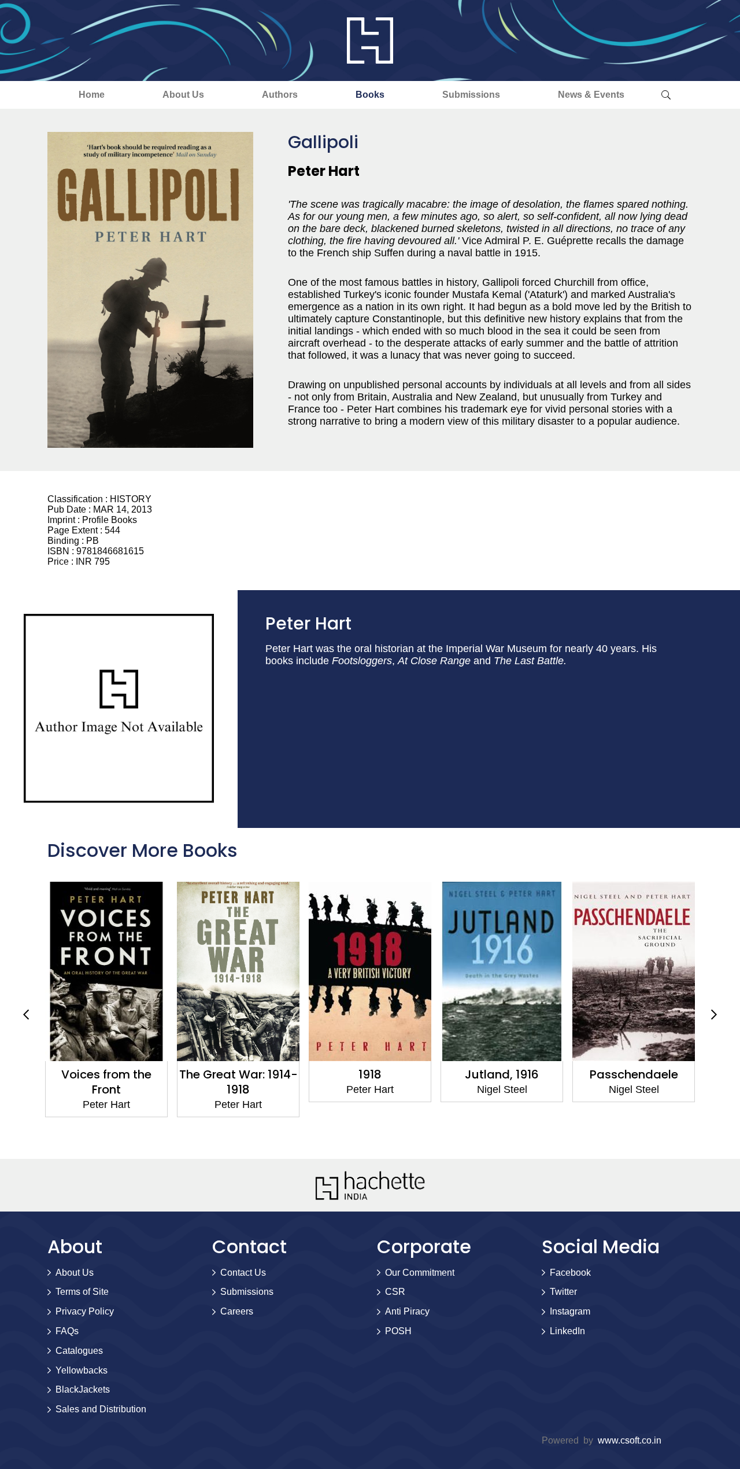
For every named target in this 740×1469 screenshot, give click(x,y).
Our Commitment (419, 1272)
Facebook (570, 1272)
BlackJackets (83, 1389)
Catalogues (79, 1351)
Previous (26, 1014)
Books (370, 95)
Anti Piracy (407, 1311)
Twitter (563, 1292)
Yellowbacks (82, 1370)
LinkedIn (567, 1331)
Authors (280, 95)
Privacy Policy (85, 1311)
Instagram (570, 1311)
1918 (370, 1074)
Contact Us (243, 1272)
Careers (236, 1311)
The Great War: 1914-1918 (238, 1082)
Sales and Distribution (101, 1409)
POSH (398, 1331)
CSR (395, 1292)
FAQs (67, 1331)
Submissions (471, 95)
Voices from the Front (106, 1082)
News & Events (591, 95)
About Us (183, 95)
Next (714, 1014)
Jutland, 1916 (502, 1074)
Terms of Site (82, 1292)
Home (92, 95)
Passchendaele (634, 1074)
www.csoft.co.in (629, 1440)
